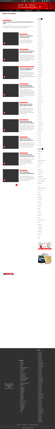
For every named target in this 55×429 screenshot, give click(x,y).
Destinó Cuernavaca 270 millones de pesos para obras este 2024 (26, 140)
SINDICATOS (40, 229)
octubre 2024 (40, 380)
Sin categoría (22, 405)
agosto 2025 (40, 367)
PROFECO (39, 217)
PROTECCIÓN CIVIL (41, 220)
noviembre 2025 (40, 42)
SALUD (39, 222)
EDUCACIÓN (40, 174)
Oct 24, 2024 (22, 107)
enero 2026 (39, 37)
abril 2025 (39, 58)
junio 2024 (40, 385)
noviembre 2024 (40, 69)
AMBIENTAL (40, 151)
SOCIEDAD (27, 49)
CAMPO (21, 363)
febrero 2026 (40, 35)
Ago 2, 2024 (22, 124)
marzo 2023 (39, 115)
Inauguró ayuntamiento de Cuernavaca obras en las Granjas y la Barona (26, 156)
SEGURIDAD (40, 224)
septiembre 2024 (40, 74)
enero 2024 (39, 92)
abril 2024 (39, 85)
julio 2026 (39, 353)
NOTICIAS (18, 10)
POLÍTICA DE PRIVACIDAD (34, 424)
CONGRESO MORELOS (22, 66)
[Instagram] (49, 1)
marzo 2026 (40, 358)
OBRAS (10, 20)
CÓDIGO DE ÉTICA (25, 424)
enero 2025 (40, 376)
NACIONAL (39, 199)
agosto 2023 (40, 398)
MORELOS (4, 20)
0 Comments (28, 71)
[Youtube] (47, 1)
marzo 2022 (39, 142)
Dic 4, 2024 (22, 88)
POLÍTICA (39, 215)
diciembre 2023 (40, 94)
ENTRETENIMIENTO (41, 181)
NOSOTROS (19, 424)
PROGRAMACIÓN (28, 10)
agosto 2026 (40, 21)
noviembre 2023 (40, 394)
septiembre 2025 (40, 46)
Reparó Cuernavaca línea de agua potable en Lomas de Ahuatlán (25, 106)
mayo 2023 (39, 110)
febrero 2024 (40, 90)
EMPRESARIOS (40, 176)
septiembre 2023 (40, 101)
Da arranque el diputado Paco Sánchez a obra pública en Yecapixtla (26, 70)
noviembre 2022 (40, 124)
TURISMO (39, 233)
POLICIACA (40, 213)
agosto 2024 (40, 76)
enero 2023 (40, 407)
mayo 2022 (39, 138)
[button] (18, 10)
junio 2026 (39, 26)
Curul (38, 167)
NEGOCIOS (40, 201)
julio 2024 (39, 78)
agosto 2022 (40, 131)
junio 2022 (40, 416)
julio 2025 (39, 51)
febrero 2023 (40, 117)
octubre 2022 (40, 126)
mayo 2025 (40, 371)
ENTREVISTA (40, 183)
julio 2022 (39, 133)
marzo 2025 (39, 60)
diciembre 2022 (40, 122)
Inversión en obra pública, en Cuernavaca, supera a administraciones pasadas (26, 37)
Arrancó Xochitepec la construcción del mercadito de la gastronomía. (27, 173)
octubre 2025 (40, 44)
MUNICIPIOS (7, 20)
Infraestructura (40, 190)
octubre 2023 (40, 99)
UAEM (39, 236)
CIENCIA (39, 156)
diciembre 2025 (40, 362)
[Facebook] (42, 1)
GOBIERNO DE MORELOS (42, 188)
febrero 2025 (40, 62)
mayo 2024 (39, 83)
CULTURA (39, 165)
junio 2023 (39, 108)
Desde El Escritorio (41, 172)
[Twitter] (45, 1)
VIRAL (39, 238)
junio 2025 (39, 53)
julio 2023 (39, 106)
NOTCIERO (39, 204)
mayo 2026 (39, 28)
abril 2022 (39, 140)
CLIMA (39, 158)
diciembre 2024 (40, 67)
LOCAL (20, 102)
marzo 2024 (40, 389)
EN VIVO (38, 10)
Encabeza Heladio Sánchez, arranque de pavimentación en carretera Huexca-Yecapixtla (26, 87)
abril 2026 (39, 30)
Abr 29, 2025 (22, 71)
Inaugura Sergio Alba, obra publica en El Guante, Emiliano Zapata (26, 123)
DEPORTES (22, 372)
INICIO (10, 10)
